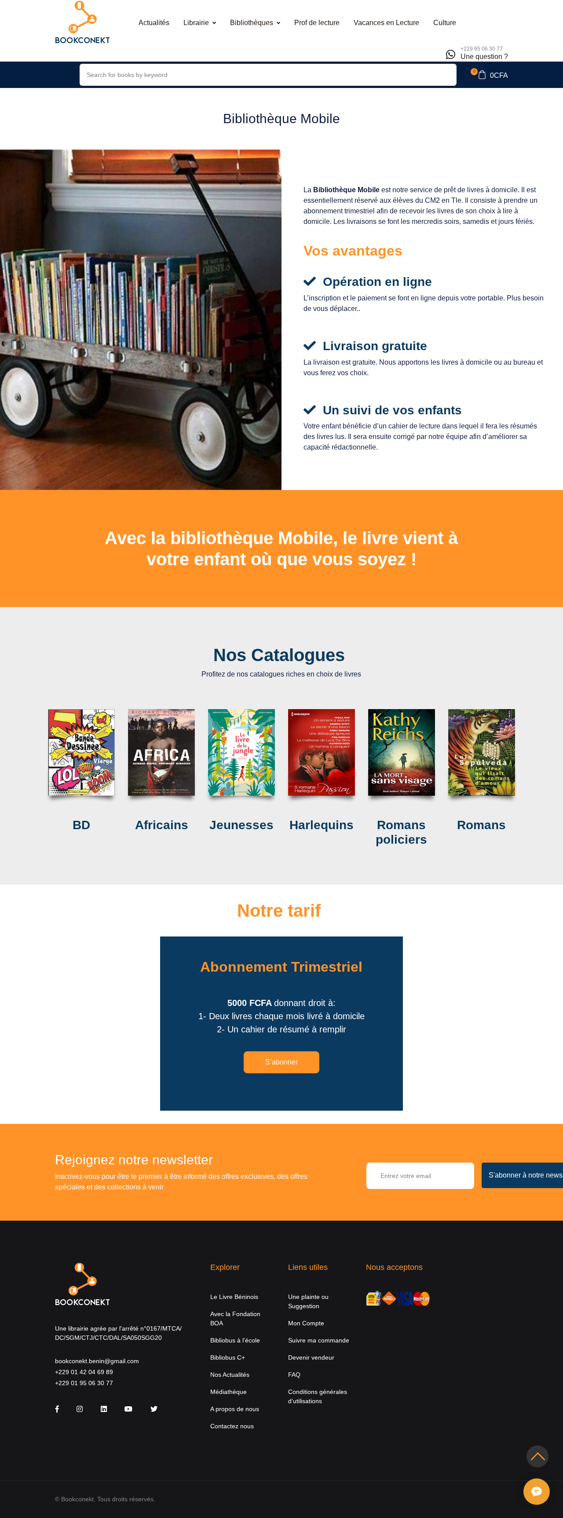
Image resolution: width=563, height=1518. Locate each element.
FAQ (294, 1374)
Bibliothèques (251, 22)
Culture (444, 22)
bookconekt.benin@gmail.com (97, 1360)
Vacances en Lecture (386, 22)
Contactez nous (232, 1426)
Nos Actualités (229, 1374)
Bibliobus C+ (227, 1357)
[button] (489, 75)
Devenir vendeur (311, 1357)
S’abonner (281, 1062)
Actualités (154, 22)
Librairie (196, 22)
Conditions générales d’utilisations (317, 1396)
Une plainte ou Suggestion (308, 1301)
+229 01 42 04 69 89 (84, 1371)
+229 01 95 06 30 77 (84, 1382)
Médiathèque (228, 1391)
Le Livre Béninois (234, 1296)
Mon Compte (306, 1323)
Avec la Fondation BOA (235, 1318)
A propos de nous (234, 1408)
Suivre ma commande (318, 1340)
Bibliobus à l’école (235, 1340)
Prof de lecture (317, 22)
